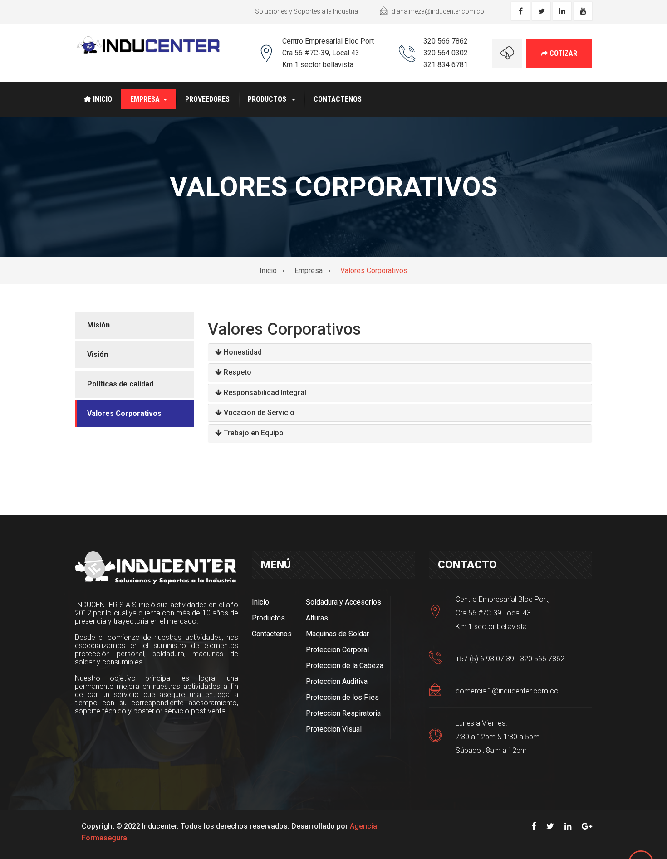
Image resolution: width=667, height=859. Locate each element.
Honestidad (243, 352)
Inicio (102, 99)
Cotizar (562, 53)
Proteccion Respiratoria (343, 713)
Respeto (237, 372)
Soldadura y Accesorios (343, 602)
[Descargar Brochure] (507, 53)
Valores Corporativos (124, 413)
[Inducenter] (148, 44)
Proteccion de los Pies (342, 697)
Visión (97, 354)
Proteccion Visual (334, 729)
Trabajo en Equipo (254, 433)
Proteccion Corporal (337, 649)
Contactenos (338, 99)
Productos (268, 99)
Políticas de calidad (120, 384)
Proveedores (207, 99)
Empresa (145, 99)
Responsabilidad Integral (265, 392)
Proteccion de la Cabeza (344, 665)
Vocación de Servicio (259, 412)
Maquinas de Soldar (337, 634)
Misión (98, 325)
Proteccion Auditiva (337, 681)
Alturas (317, 618)
